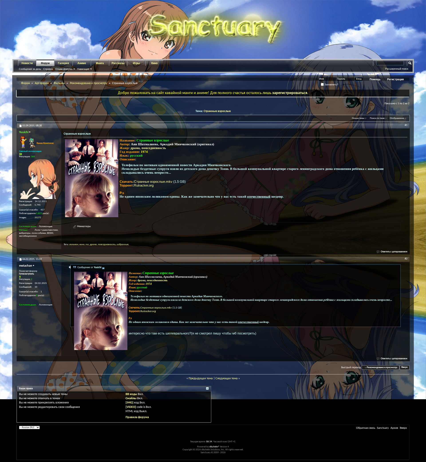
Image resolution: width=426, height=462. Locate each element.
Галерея (63, 63)
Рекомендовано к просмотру (88, 83)
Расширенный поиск (396, 68)
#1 (406, 125)
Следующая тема (226, 378)
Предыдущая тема (201, 378)
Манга (100, 63)
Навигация (83, 69)
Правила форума (137, 417)
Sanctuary (383, 428)
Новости (27, 63)
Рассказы (118, 63)
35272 (38, 217)
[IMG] (129, 402)
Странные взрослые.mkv (153, 181)
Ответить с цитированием (394, 252)
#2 (406, 259)
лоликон (73, 244)
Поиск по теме (377, 118)
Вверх (404, 367)
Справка (48, 69)
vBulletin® (214, 447)
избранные (122, 244)
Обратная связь (365, 428)
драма (135, 148)
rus (87, 244)
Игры (136, 63)
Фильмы (59, 83)
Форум (45, 63)
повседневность (154, 148)
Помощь (375, 79)
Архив (394, 428)
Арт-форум (42, 83)
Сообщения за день (30, 69)
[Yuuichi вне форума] (39, 179)
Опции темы (358, 118)
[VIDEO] (131, 407)
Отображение (397, 118)
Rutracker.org (144, 185)
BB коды (131, 394)
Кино (154, 63)
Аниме (81, 63)
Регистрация (395, 79)
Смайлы (131, 398)
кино (82, 244)
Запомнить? (331, 84)
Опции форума (63, 69)
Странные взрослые (217, 111)
